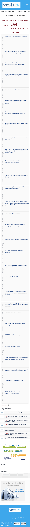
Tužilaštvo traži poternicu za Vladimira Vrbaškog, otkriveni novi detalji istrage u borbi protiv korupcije (16, 102)
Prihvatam (16, 523)
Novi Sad (11, 11)
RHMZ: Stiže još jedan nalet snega (12, 335)
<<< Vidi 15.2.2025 (9, 25)
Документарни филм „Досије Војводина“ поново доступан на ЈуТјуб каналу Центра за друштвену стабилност (17, 304)
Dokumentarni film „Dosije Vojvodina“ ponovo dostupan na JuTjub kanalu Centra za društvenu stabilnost (16, 293)
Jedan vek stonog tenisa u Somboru (13, 213)
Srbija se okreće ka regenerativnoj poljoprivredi (16, 36)
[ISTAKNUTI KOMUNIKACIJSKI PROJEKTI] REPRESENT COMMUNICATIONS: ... (15, 425)
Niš (25, 11)
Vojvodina (19, 11)
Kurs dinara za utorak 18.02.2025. (12, 346)
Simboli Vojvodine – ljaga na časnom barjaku (15, 89)
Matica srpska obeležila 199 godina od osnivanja (16, 276)
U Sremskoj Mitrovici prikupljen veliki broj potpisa (16, 239)
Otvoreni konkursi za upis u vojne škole (14, 380)
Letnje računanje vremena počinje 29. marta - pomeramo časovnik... (16, 421)
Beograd (4, 11)
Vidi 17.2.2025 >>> (19, 28)
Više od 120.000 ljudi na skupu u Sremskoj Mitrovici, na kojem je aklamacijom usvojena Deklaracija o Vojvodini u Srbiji (17, 151)
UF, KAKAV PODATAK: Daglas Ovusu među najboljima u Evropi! (16, 434)
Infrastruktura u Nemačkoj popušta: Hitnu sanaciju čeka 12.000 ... (16, 412)
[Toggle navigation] (26, 4)
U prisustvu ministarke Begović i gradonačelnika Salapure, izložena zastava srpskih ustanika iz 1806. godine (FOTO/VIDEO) (17, 203)
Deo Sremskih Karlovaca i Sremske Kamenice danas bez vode (16, 438)
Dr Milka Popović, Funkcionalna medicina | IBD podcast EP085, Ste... (17, 429)
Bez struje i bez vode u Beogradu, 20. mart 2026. (16, 417)
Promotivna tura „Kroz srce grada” (13, 312)
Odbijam (23, 523)
